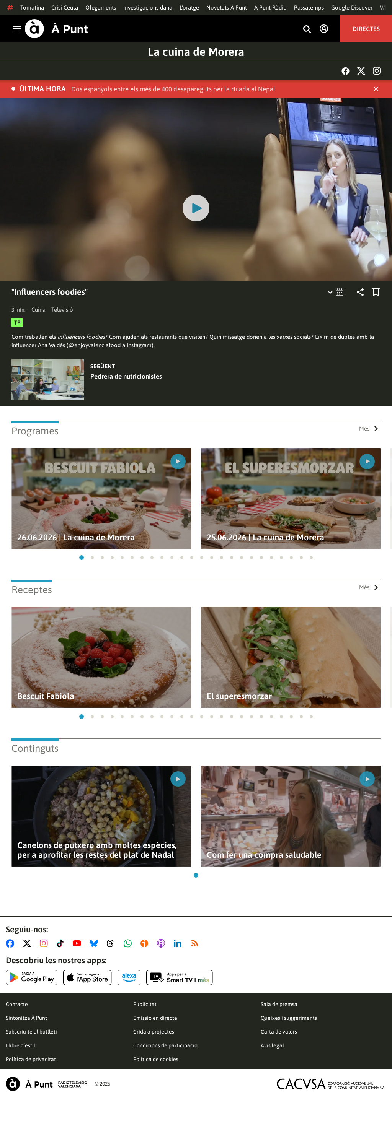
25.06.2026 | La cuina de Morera (265, 537)
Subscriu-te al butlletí (31, 1032)
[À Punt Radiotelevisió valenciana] (46, 1084)
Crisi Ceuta (64, 7)
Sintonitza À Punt (26, 1018)
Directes (366, 28)
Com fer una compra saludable (264, 855)
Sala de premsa (279, 1004)
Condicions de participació (165, 1045)
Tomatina (32, 7)
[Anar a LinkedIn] (179, 943)
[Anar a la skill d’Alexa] (129, 977)
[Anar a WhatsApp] (129, 943)
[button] (81, 557)
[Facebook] (345, 71)
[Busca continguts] (307, 29)
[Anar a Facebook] (11, 943)
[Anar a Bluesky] (95, 943)
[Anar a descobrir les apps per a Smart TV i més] (179, 977)
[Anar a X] (28, 943)
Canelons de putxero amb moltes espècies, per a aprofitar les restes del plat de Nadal (96, 850)
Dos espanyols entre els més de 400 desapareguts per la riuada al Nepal (173, 89)
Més (364, 428)
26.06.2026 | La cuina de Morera (76, 537)
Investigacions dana (147, 7)
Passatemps (309, 7)
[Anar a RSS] (196, 943)
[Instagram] (377, 71)
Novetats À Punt (226, 7)
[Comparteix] (360, 292)
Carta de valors (279, 1032)
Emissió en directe (155, 1018)
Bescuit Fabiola (45, 696)
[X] (361, 71)
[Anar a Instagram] (45, 943)
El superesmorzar (239, 696)
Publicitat (145, 1004)
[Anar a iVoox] (145, 943)
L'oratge (189, 7)
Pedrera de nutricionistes (126, 376)
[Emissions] (336, 292)
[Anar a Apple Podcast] (162, 943)
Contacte (17, 1004)
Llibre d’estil (20, 1045)
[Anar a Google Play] (31, 977)
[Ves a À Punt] (56, 28)
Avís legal (272, 1045)
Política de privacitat (31, 1059)
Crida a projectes (153, 1032)
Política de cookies (155, 1059)
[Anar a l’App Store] (87, 977)
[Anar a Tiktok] (62, 943)
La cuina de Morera (196, 51)
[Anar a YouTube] (78, 943)
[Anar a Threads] (112, 943)
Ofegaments (100, 7)
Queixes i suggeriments (289, 1018)
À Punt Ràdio (270, 7)
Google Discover (351, 7)
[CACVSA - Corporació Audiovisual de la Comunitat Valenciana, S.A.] (331, 1084)
